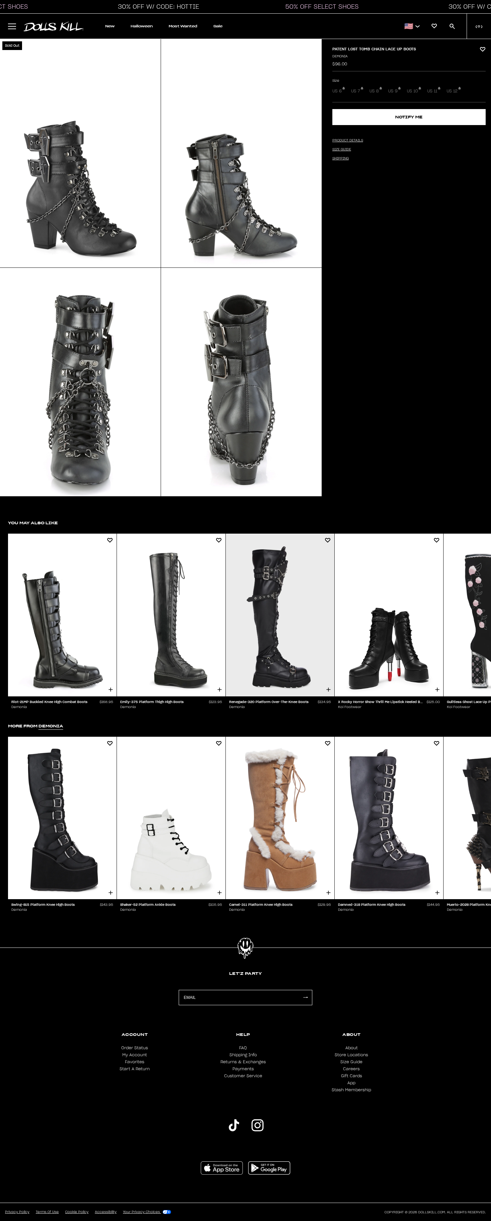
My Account (134, 1055)
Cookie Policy (77, 1212)
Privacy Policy (17, 1212)
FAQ (243, 1048)
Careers (351, 1069)
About (351, 1048)
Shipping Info (243, 1055)
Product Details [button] (347, 140)
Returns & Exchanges (243, 1062)
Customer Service (243, 1076)
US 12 (452, 91)
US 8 (374, 91)
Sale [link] (217, 26)
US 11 (432, 91)
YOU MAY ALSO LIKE (33, 522)
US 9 (392, 91)
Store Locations (351, 1055)
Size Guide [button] (341, 149)
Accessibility (106, 1212)
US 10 (412, 91)
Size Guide (351, 1062)
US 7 (355, 91)
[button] (156, 6)
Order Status (134, 1048)
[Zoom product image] (80, 153)
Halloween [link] (142, 26)
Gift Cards (351, 1076)
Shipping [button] (340, 158)
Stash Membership (351, 1090)
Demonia (340, 56)
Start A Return (135, 1069)
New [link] (110, 26)
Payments (243, 1069)
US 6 (337, 91)
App (351, 1083)
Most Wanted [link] (183, 26)
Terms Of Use (47, 1212)
